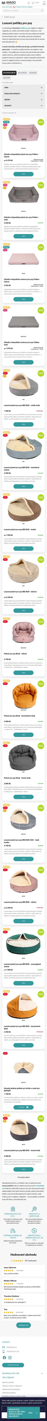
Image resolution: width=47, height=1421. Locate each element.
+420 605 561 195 (13, 1351)
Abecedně (6, 78)
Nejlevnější (22, 73)
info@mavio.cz (12, 1347)
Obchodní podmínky (9, 1393)
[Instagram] (9, 1357)
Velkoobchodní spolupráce (11, 1389)
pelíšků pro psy (25, 28)
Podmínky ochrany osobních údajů (14, 1396)
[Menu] (44, 2)
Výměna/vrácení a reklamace (12, 1386)
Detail (23, 174)
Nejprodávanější (9, 73)
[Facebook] (4, 1357)
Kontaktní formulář (13, 1365)
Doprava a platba (8, 1382)
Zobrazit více (24, 1325)
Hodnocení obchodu (23, 1254)
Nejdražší (33, 73)
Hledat (42, 10)
